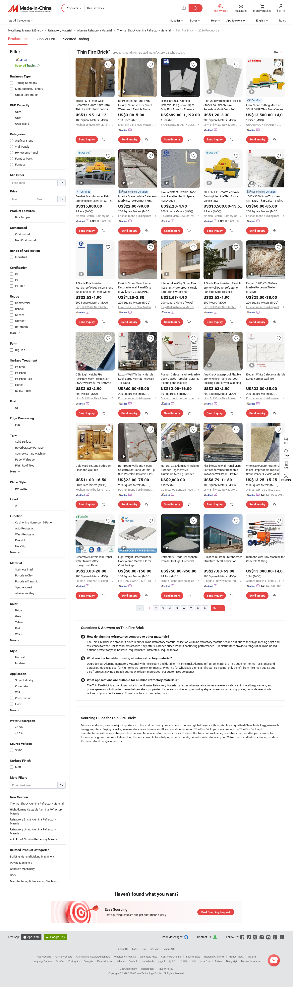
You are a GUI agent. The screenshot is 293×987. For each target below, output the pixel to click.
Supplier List (45, 38)
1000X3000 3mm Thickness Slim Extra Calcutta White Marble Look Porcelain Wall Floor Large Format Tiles (265, 198)
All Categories (21, 20)
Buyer (193, 20)
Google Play (55, 937)
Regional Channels (214, 956)
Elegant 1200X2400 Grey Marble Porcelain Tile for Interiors (261, 287)
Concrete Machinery (22, 869)
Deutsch (133, 961)
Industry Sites (193, 956)
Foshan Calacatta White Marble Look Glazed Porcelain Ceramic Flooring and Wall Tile (180, 378)
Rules (282, 20)
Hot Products (44, 956)
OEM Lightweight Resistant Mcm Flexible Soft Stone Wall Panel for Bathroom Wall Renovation (94, 378)
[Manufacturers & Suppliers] (29, 8)
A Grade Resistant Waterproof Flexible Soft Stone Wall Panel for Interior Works (94, 287)
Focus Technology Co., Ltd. (149, 973)
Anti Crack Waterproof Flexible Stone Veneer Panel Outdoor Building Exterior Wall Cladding (222, 378)
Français (88, 961)
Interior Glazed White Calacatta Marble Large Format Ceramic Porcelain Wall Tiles (137, 198)
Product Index (236, 956)
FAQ (134, 949)
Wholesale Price (148, 956)
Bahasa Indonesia (251, 961)
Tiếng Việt (231, 961)
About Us (123, 949)
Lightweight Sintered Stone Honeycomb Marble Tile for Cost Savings (134, 561)
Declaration (147, 968)
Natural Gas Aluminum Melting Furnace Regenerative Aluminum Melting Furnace (180, 470)
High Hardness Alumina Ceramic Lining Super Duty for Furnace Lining (177, 105)
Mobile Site (169, 949)
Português (74, 961)
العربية (161, 961)
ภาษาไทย (205, 961)
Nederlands (148, 961)
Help (214, 20)
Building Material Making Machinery (32, 856)
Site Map (154, 949)
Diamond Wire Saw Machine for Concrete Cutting (265, 559)
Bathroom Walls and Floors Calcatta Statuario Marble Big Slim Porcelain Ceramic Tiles (136, 470)
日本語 (184, 961)
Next (216, 608)
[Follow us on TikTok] (249, 937)
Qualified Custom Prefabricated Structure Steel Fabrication (223, 559)
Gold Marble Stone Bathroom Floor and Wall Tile (93, 468)
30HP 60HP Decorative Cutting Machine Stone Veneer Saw (221, 196)
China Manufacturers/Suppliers (93, 956)
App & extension (236, 20)
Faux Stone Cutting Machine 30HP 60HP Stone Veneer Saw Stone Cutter (265, 107)
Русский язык (104, 961)
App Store (31, 937)
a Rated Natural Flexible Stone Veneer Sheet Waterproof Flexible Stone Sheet (135, 105)
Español (59, 961)
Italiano (120, 961)
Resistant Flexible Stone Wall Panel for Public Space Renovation (178, 196)
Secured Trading (76, 38)
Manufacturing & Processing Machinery (34, 881)
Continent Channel (171, 956)
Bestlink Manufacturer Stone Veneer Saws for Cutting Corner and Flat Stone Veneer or (94, 198)
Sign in (281, 10)
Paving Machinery (21, 862)
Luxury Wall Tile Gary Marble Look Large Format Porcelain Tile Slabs (136, 378)
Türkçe (218, 961)
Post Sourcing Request (215, 912)
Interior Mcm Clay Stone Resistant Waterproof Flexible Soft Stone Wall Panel (179, 287)
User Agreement (128, 968)
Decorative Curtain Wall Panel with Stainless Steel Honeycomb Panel (94, 561)
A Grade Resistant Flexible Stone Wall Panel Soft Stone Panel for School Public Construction (222, 287)
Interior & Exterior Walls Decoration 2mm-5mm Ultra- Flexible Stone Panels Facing (93, 105)
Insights (252, 956)
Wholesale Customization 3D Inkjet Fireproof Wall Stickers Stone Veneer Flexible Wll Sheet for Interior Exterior (265, 470)
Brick (13, 875)
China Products (63, 956)
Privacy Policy (165, 968)
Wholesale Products (125, 956)
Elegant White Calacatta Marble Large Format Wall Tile (265, 376)
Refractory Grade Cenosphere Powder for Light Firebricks (179, 559)
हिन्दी (194, 961)
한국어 (172, 961)
